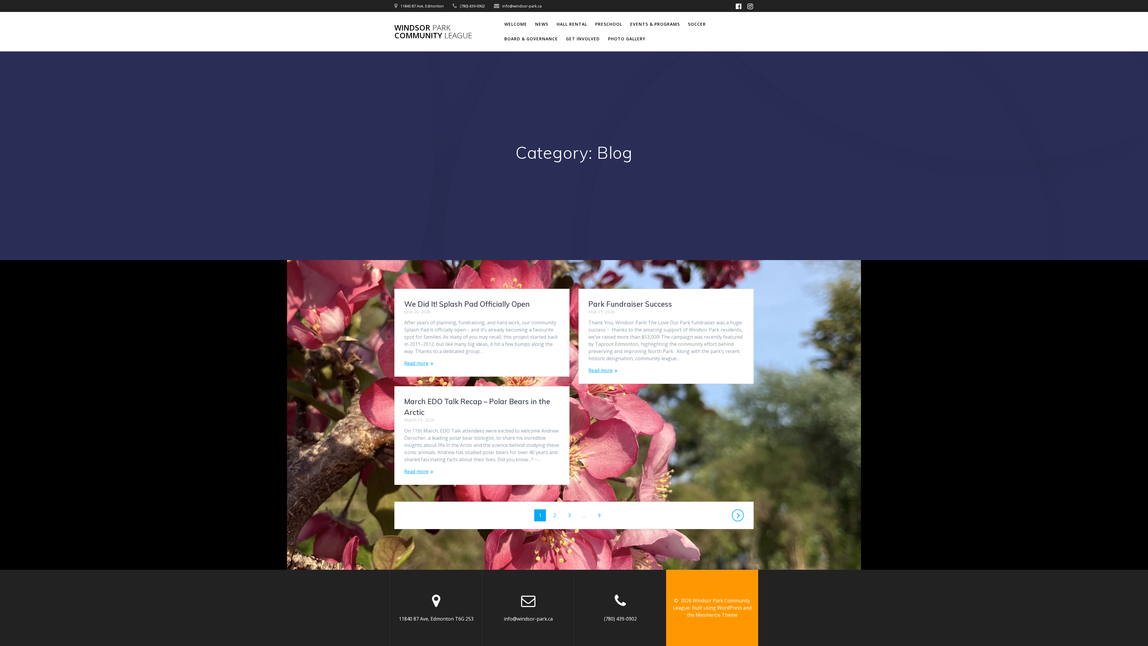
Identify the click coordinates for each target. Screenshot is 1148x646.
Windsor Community (433, 31)
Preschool (608, 24)
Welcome (515, 24)
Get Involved (583, 39)
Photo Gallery (626, 39)
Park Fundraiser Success (630, 304)
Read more (416, 363)
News (541, 24)
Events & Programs (655, 24)
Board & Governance (531, 39)
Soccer (697, 24)
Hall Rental (572, 24)
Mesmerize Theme (717, 615)
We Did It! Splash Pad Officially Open (467, 304)
